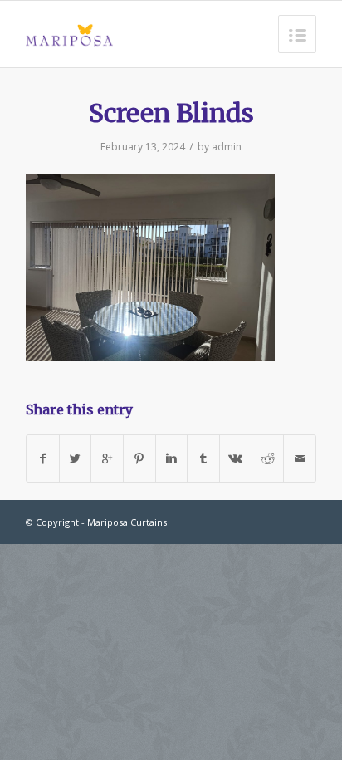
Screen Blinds (171, 113)
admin (227, 147)
